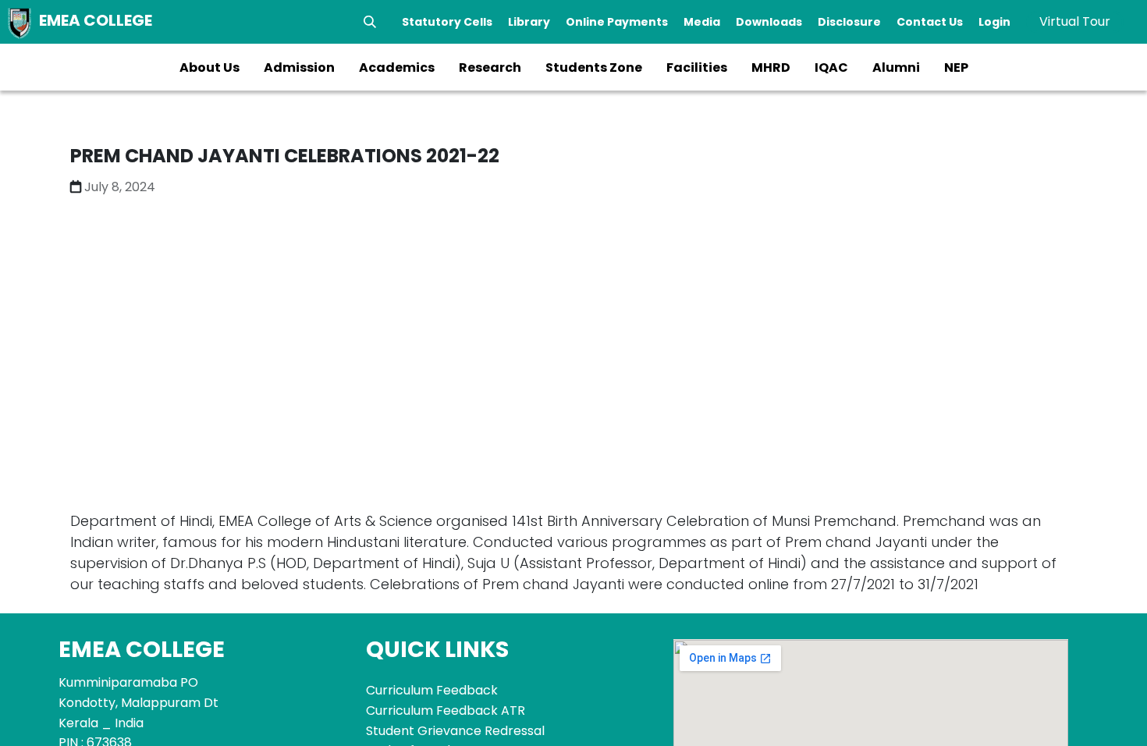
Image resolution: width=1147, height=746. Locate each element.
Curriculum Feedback (432, 690)
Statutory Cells (447, 22)
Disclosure (849, 22)
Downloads (769, 22)
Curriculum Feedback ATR (445, 710)
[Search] (369, 22)
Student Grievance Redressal (455, 731)
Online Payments (617, 22)
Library (529, 22)
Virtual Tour (1074, 21)
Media (702, 22)
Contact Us (930, 22)
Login (994, 22)
